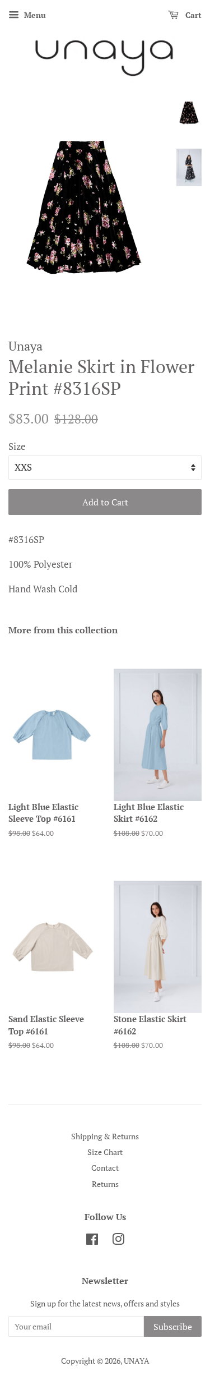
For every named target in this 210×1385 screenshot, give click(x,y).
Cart (192, 15)
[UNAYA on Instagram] (118, 1241)
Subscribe (172, 1326)
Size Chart (105, 1152)
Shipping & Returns (105, 1136)
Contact (105, 1167)
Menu (34, 15)
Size (17, 446)
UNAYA (137, 1360)
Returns (105, 1184)
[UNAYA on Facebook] (92, 1241)
